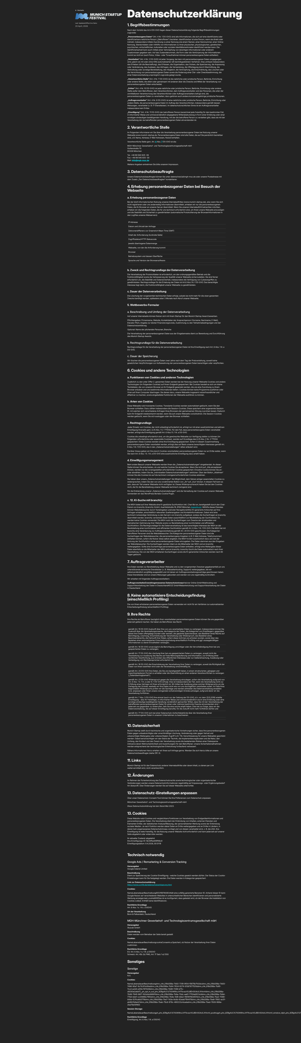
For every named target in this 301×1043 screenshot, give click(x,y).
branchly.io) (196, 507)
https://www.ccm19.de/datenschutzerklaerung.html (149, 885)
